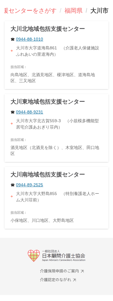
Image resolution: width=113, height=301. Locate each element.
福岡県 (73, 10)
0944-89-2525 (29, 185)
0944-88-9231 (29, 112)
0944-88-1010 (29, 39)
